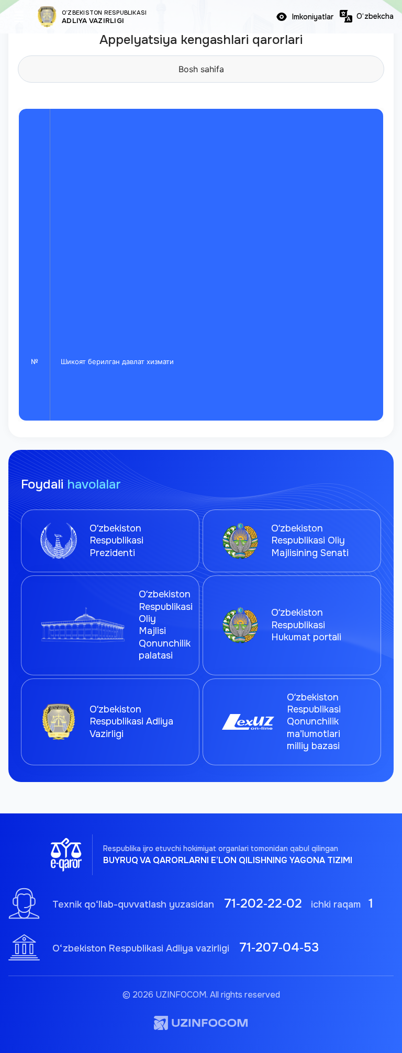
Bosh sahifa (201, 69)
